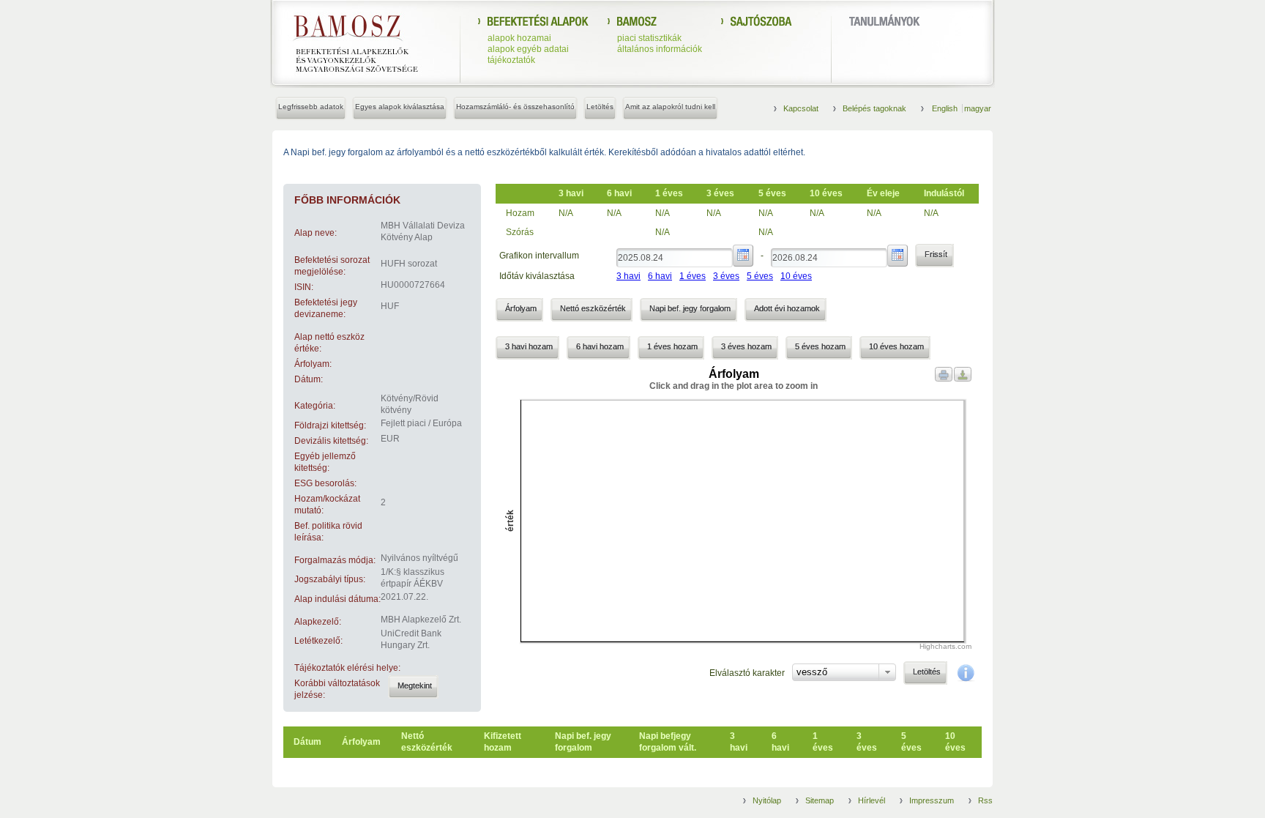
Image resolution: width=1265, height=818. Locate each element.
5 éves (760, 276)
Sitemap (819, 800)
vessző (811, 671)
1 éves (692, 276)
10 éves (796, 276)
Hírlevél (871, 800)
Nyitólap (767, 800)
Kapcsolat (800, 108)
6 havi (660, 276)
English (946, 108)
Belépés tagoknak (874, 108)
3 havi (628, 276)
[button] (413, 687)
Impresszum (931, 800)
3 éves (726, 276)
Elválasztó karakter (747, 673)
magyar (977, 108)
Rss (985, 800)
